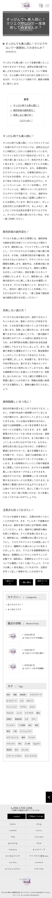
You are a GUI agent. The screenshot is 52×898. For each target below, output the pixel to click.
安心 (16, 750)
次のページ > (42, 582)
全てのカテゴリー (15, 604)
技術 (8, 694)
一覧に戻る (26, 582)
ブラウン (23, 707)
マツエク (31, 737)
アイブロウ (29, 713)
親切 (8, 731)
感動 (15, 694)
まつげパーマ (12, 701)
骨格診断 (18, 719)
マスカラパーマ (36, 694)
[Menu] (47, 5)
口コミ (32, 707)
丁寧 (15, 731)
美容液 (9, 750)
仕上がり (36, 743)
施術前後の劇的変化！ (24, 110)
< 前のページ (9, 582)
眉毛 (38, 713)
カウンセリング (12, 737)
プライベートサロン (14, 756)
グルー (34, 719)
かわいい (30, 701)
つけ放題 (21, 725)
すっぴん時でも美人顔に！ (26, 105)
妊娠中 (9, 719)
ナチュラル (11, 743)
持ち (20, 743)
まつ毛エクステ (14, 609)
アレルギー (11, 725)
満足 (36, 725)
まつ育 (27, 743)
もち (26, 719)
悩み (30, 725)
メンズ (19, 713)
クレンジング (12, 707)
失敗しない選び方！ (23, 115)
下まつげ (10, 713)
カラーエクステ (31, 756)
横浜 (23, 737)
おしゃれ (25, 750)
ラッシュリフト (26, 731)
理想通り (23, 694)
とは (21, 701)
